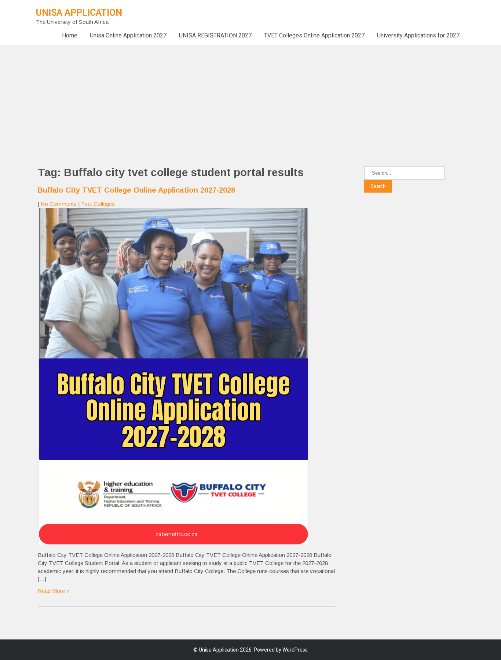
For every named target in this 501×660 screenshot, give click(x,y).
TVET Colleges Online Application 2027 (314, 35)
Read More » (54, 591)
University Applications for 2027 (418, 35)
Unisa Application (79, 12)
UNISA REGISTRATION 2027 (215, 35)
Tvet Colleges (98, 204)
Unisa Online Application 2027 (128, 35)
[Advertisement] (220, 96)
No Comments (59, 204)
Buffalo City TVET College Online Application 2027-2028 (136, 190)
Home (69, 35)
